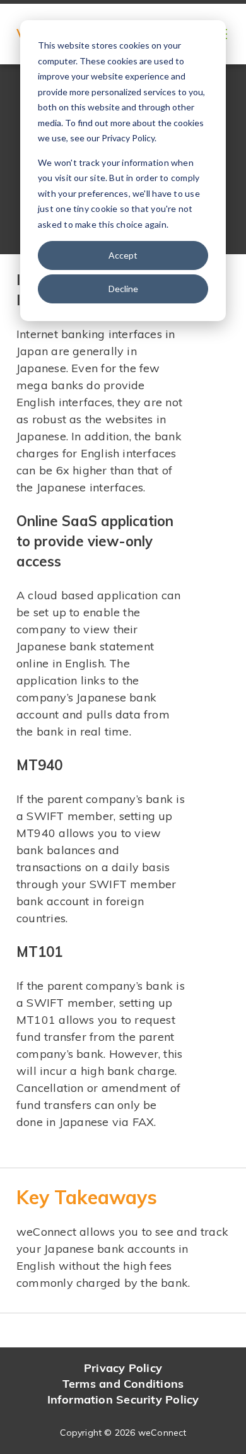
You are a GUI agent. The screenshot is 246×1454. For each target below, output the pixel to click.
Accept (123, 255)
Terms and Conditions (123, 1383)
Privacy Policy (123, 1368)
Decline (123, 288)
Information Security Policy (123, 1399)
